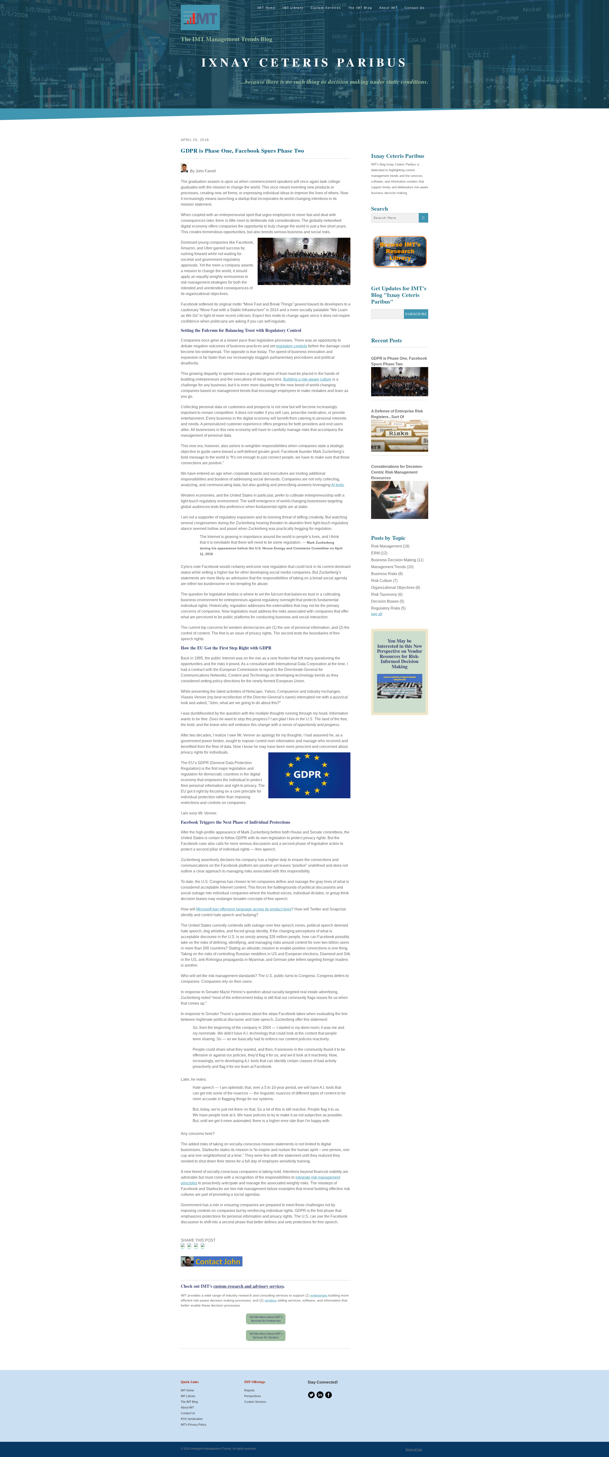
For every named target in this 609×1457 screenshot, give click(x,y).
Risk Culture (384, 581)
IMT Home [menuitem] (266, 8)
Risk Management (390, 546)
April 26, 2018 (195, 140)
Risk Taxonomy (387, 594)
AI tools (337, 485)
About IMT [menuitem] (388, 8)
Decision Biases (387, 601)
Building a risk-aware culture (307, 379)
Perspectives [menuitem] (252, 1396)
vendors (271, 1300)
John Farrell (206, 171)
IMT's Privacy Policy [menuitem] (193, 1424)
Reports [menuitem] (249, 1390)
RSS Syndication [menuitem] (192, 1419)
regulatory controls (291, 346)
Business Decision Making (397, 560)
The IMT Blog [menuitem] (360, 8)
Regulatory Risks (388, 608)
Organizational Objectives (395, 588)
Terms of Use (413, 1449)
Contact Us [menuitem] (415, 8)
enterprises (318, 1295)
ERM (379, 553)
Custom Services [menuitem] (326, 8)
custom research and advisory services (248, 1286)
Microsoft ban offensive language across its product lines (243, 909)
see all (376, 614)
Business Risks (387, 574)
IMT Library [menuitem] (293, 8)
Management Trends (392, 567)
